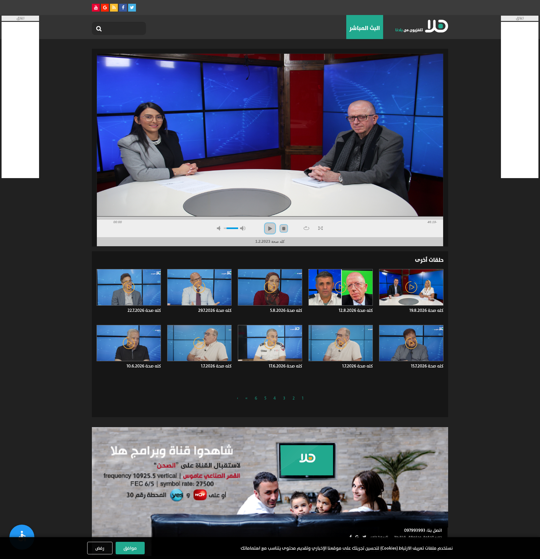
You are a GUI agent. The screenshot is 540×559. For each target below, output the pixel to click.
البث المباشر (364, 28)
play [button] (270, 228)
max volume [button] (243, 228)
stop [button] (283, 228)
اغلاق (520, 18)
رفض (99, 548)
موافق (130, 548)
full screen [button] (320, 228)
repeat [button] (306, 228)
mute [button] (219, 228)
